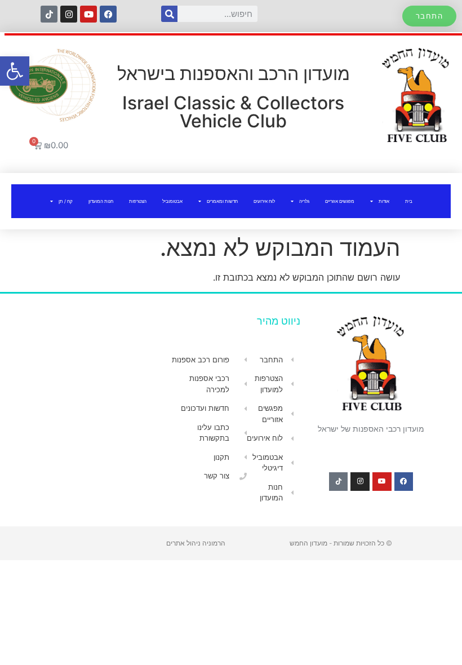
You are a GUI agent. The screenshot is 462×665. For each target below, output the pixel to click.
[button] (14, 71)
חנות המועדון (100, 201)
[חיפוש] (169, 14)
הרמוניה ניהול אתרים (195, 543)
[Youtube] (88, 14)
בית (408, 201)
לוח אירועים (264, 201)
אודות (384, 201)
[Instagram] (68, 14)
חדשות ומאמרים (222, 201)
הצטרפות (137, 201)
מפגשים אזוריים (339, 201)
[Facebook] (108, 14)
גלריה (304, 201)
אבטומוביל (172, 201)
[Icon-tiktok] (49, 14)
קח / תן (66, 201)
